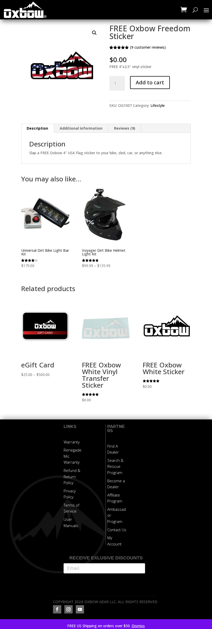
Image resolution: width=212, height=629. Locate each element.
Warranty (72, 442)
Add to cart (150, 82)
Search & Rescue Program (115, 466)
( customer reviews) (148, 47)
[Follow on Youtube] (80, 609)
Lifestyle (157, 105)
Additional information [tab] (81, 128)
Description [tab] (37, 128)
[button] (94, 33)
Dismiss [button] (138, 625)
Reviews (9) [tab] (124, 128)
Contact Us (116, 529)
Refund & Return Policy (72, 476)
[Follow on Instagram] (68, 609)
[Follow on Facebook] (57, 609)
